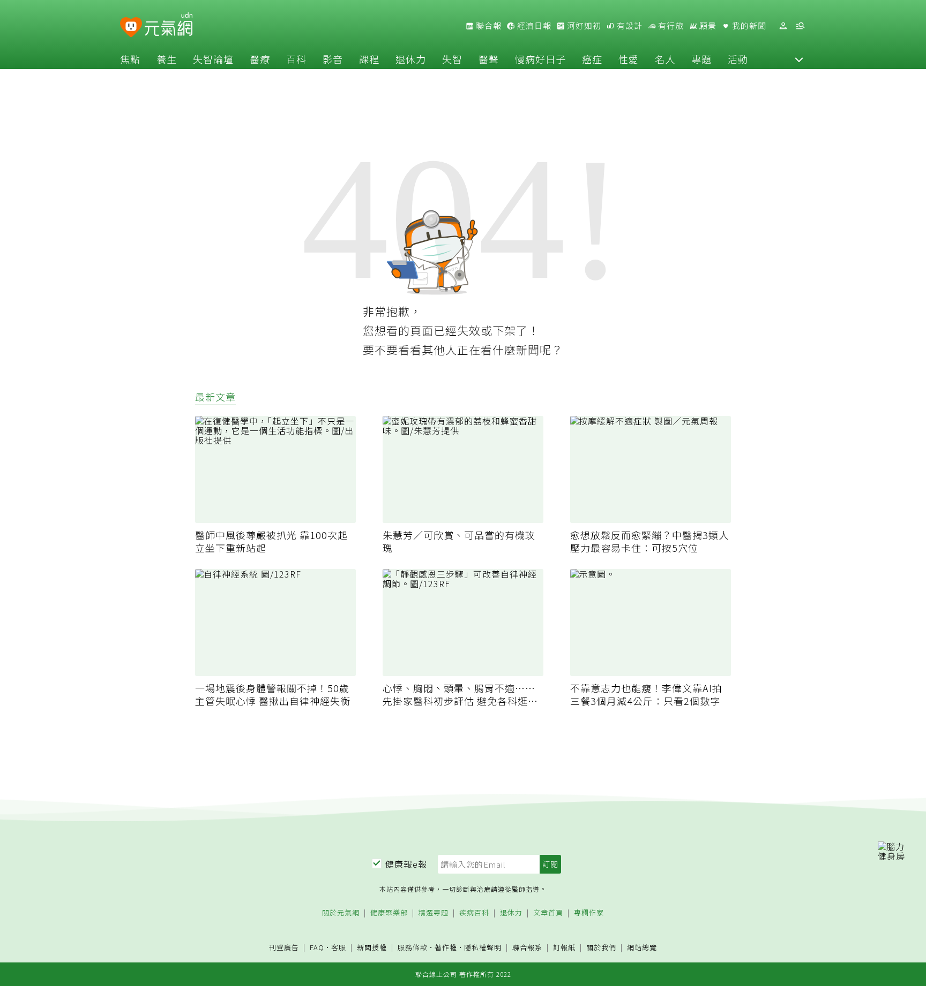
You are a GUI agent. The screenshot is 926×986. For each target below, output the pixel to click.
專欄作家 (589, 913)
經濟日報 (533, 26)
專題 (701, 59)
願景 (706, 26)
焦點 (130, 59)
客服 (338, 947)
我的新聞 (748, 26)
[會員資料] (782, 26)
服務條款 (413, 947)
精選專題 (434, 913)
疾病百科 (474, 913)
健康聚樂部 (389, 913)
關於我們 (601, 948)
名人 (665, 59)
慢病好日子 (540, 59)
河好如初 (583, 26)
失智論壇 (213, 59)
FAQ (317, 947)
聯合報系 (527, 948)
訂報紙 (564, 948)
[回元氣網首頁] (168, 25)
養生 (166, 59)
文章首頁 (548, 913)
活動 (738, 59)
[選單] (800, 26)
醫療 (260, 59)
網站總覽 (642, 948)
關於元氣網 (341, 913)
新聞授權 (372, 948)
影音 (333, 59)
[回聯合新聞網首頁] (131, 27)
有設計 (629, 26)
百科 (296, 59)
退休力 (410, 59)
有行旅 (670, 26)
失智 (452, 59)
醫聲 (489, 59)
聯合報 (488, 26)
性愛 (628, 59)
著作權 (446, 947)
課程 (369, 59)
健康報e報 (406, 864)
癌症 (592, 59)
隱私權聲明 (483, 947)
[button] (799, 59)
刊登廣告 (284, 948)
